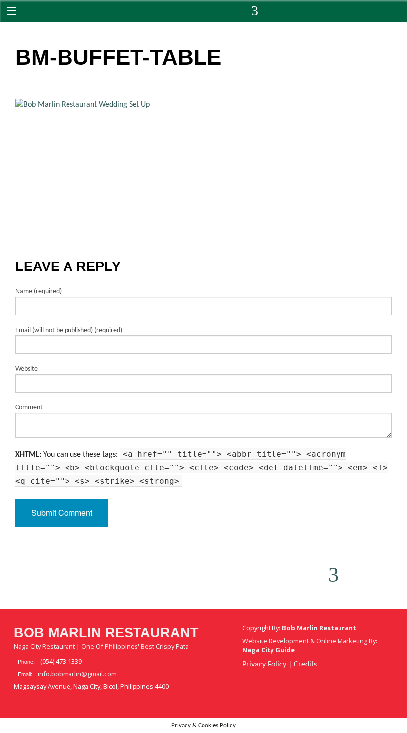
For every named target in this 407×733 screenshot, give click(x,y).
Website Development (275, 640)
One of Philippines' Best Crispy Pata (135, 646)
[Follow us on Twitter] (183, 13)
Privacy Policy (264, 664)
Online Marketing (341, 640)
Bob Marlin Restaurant (106, 632)
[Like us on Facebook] (156, 13)
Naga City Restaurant (44, 646)
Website (26, 369)
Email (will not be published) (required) (68, 330)
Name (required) (38, 291)
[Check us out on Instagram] (236, 13)
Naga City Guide (268, 649)
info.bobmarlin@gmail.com (77, 673)
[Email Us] (210, 13)
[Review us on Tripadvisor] (261, 13)
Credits (305, 664)
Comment (29, 407)
